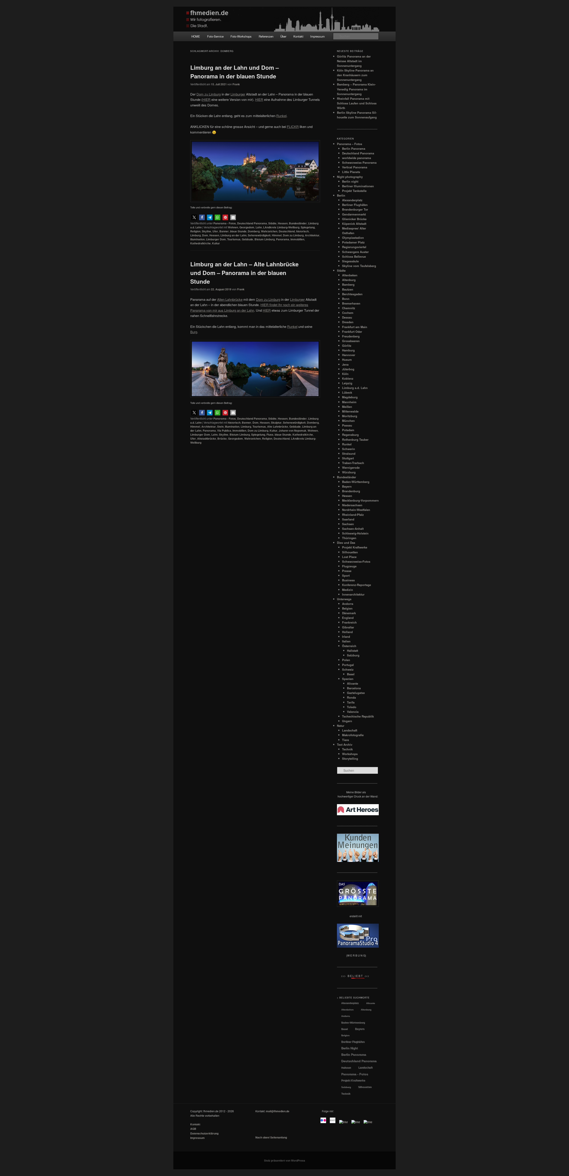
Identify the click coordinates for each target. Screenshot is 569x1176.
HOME (195, 36)
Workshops (350, 754)
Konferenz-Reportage (356, 585)
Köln (345, 374)
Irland (346, 636)
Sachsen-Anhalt (353, 528)
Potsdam (348, 430)
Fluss (269, 435)
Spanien (347, 679)
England (348, 618)
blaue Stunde (238, 231)
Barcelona (354, 688)
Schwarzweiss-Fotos (356, 561)
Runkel (347, 444)
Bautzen (347, 289)
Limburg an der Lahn (233, 235)
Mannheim (349, 402)
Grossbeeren (351, 341)
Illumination (197, 239)
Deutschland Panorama (252, 223)
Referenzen (266, 36)
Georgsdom (246, 227)
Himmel (277, 235)
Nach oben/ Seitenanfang (271, 1137)
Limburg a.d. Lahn (355, 388)
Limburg (195, 235)
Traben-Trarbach (353, 463)
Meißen (347, 407)
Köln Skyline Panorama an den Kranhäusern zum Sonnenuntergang (355, 75)
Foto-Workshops (241, 36)
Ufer (215, 231)
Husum (347, 359)
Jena (345, 364)
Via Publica (224, 431)
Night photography (350, 177)
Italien (346, 641)
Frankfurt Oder (352, 331)
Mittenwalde (350, 411)
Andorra (347, 604)
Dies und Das (346, 542)
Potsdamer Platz (353, 242)
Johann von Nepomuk (292, 431)
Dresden (347, 322)
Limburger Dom (216, 239)
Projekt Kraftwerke (354, 547)
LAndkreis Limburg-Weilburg (281, 227)
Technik (347, 749)
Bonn (345, 299)
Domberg (254, 231)
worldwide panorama (356, 158)
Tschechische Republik (358, 716)
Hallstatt (352, 650)
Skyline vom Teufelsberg (359, 266)
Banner (224, 231)
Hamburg (348, 350)
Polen (346, 660)
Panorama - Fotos (224, 223)
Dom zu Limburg (293, 235)
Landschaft (349, 730)
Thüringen (349, 538)
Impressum (317, 36)
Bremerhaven (351, 303)
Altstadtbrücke (206, 439)
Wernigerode (351, 467)
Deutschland (287, 231)
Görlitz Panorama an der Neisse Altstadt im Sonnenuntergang (354, 61)
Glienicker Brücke (354, 219)
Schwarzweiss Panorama (359, 162)
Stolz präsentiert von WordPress (284, 1160)
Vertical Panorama (354, 167)
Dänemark (349, 613)
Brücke (222, 439)
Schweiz (348, 669)
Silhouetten (350, 552)
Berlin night (350, 181)
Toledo (351, 707)
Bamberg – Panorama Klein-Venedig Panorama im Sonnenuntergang (356, 89)
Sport (346, 575)
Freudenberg (351, 336)
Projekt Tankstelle (354, 191)
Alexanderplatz (352, 200)
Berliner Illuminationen (358, 186)
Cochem (347, 313)
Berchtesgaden (352, 294)
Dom (205, 235)
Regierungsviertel (354, 247)
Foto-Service (215, 36)
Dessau (347, 317)
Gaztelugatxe (356, 693)
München (348, 421)
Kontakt (298, 36)
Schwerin (348, 449)
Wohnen (233, 227)
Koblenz (347, 378)
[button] (194, 217)
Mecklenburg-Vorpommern (360, 500)
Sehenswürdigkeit (259, 235)
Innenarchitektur (353, 594)
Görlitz (346, 345)
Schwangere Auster (355, 252)
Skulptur (276, 423)
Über (283, 36)
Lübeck (347, 392)
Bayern (347, 486)
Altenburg (349, 280)
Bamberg (348, 284)
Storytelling (350, 758)
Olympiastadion (353, 237)
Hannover (348, 355)
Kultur (216, 243)
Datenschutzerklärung (204, 1133)
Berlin (341, 195)
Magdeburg (350, 397)
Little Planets (351, 172)
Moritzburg (349, 416)
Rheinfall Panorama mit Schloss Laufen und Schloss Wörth (357, 103)
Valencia (353, 712)
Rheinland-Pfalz (353, 514)
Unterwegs (344, 599)
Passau (347, 425)
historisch (302, 231)
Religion (195, 231)
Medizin (347, 590)
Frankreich (349, 622)
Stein (220, 427)
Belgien (347, 608)
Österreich (349, 646)
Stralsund (348, 453)
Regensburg (350, 435)
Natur (340, 726)
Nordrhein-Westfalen (356, 510)
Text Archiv (344, 744)
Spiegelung (308, 227)
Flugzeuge (349, 566)
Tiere (345, 740)
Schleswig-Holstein (355, 533)
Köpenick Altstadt (354, 223)
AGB (193, 1129)
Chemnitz (348, 308)
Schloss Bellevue (354, 256)
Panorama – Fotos (349, 144)
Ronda (351, 697)
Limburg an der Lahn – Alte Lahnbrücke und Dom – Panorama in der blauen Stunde (244, 272)
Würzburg (349, 472)
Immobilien (297, 239)
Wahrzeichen (269, 231)
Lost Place (349, 557)
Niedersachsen (352, 505)
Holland (347, 632)
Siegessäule (350, 261)
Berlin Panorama (353, 148)
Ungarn (347, 721)
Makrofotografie (353, 735)
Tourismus (233, 239)
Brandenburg (351, 491)
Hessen (283, 223)
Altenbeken (349, 275)
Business (348, 580)
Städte (272, 223)
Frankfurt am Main (354, 327)
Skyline (206, 231)
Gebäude (247, 239)
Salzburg (353, 655)
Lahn (259, 227)
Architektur (312, 235)
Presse (346, 571)
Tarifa (351, 702)
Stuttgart (348, 458)
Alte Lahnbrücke (277, 427)
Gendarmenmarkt (354, 214)
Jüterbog (348, 369)
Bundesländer (298, 223)
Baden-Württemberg (355, 482)
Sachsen (348, 524)
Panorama (282, 239)
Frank (236, 84)
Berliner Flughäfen (355, 205)
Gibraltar (348, 627)
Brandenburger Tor (355, 209)
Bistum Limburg (264, 239)
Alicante (352, 683)
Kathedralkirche (200, 243)
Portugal (348, 665)
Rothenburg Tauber (355, 439)
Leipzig (347, 383)
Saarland (348, 519)
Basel (351, 674)
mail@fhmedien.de (277, 1111)
